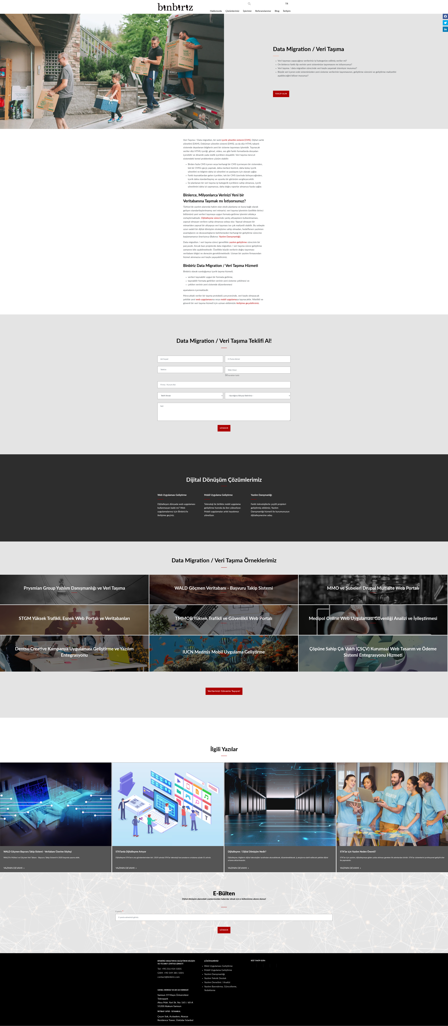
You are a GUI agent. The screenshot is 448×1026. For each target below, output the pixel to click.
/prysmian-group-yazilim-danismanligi (74, 590)
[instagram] (275, 4)
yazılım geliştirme (238, 242)
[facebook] (256, 4)
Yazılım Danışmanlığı (214, 974)
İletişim (286, 11)
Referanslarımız (263, 11)
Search (249, 3)
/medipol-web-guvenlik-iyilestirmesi (373, 620)
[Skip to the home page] (175, 7)
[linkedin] (281, 4)
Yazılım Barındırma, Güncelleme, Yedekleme (220, 988)
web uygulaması (204, 299)
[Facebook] (445, 16)
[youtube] (268, 4)
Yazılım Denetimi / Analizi (217, 982)
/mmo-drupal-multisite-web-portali (373, 590)
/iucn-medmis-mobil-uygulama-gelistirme (223, 653)
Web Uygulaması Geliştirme (218, 966)
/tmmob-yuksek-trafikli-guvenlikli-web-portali (223, 620)
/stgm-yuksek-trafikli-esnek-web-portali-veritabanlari (74, 620)
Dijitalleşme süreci (210, 218)
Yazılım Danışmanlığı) (229, 237)
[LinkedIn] (445, 29)
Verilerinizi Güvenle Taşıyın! (224, 691)
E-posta (119, 911)
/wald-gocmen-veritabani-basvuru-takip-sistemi (223, 590)
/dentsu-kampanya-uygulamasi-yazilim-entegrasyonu (74, 653)
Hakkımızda (216, 11)
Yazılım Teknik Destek (215, 978)
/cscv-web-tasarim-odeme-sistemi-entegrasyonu (373, 653)
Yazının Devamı (13, 868)
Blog (277, 11)
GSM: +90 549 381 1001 (171, 973)
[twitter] (262, 4)
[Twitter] (445, 22)
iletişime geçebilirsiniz (247, 303)
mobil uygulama (228, 299)
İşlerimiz (247, 11)
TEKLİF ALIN (281, 94)
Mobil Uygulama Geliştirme (218, 970)
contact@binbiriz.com (169, 977)
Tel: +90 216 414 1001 (170, 969)
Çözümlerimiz (232, 11)
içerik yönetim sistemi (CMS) (236, 140)
